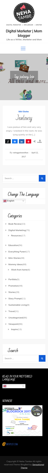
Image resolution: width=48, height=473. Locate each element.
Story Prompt (15, 298)
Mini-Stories (24, 111)
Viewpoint (13, 324)
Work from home (19, 269)
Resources (16, 235)
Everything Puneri (17, 251)
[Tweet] (8, 141)
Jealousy (24, 118)
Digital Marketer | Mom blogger (24, 33)
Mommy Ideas (15, 264)
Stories (11, 292)
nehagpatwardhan (20, 153)
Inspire (14, 329)
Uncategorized (15, 317)
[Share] (14, 141)
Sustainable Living (17, 305)
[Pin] (28, 141)
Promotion (13, 285)
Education (13, 245)
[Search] (42, 178)
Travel (11, 311)
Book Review (14, 223)
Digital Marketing (17, 230)
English (10, 201)
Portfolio (12, 279)
